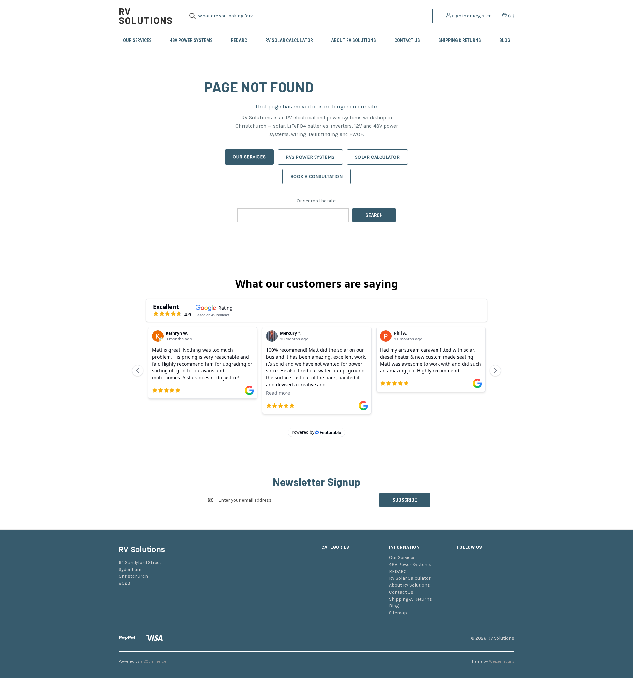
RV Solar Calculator (289, 40)
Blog (504, 40)
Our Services (137, 40)
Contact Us (407, 40)
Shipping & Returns (459, 40)
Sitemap (398, 613)
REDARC (239, 40)
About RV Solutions (353, 40)
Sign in (459, 16)
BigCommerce (153, 661)
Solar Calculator (377, 157)
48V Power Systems (191, 40)
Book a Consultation (316, 176)
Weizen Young (501, 661)
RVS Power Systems (310, 157)
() (510, 16)
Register (482, 16)
